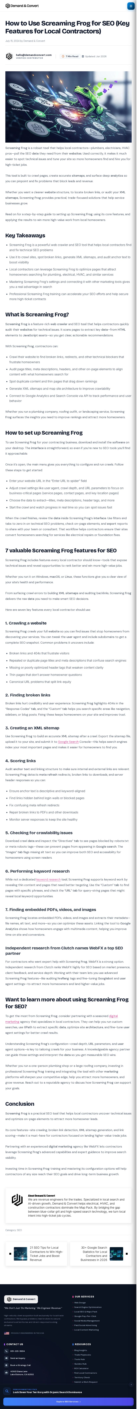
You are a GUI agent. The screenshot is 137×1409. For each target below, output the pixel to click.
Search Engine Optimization (88, 1307)
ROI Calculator (81, 1368)
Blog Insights (80, 1350)
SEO (19, 1230)
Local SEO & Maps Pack (85, 1311)
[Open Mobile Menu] (131, 6)
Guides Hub (80, 1364)
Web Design (80, 1302)
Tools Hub (79, 1359)
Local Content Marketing (86, 1329)
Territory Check (82, 1377)
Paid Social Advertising (85, 1325)
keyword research (48, 879)
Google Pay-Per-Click (85, 1316)
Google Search (68, 742)
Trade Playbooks (82, 1354)
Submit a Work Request (86, 1382)
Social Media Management (87, 1320)
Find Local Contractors (85, 1373)
